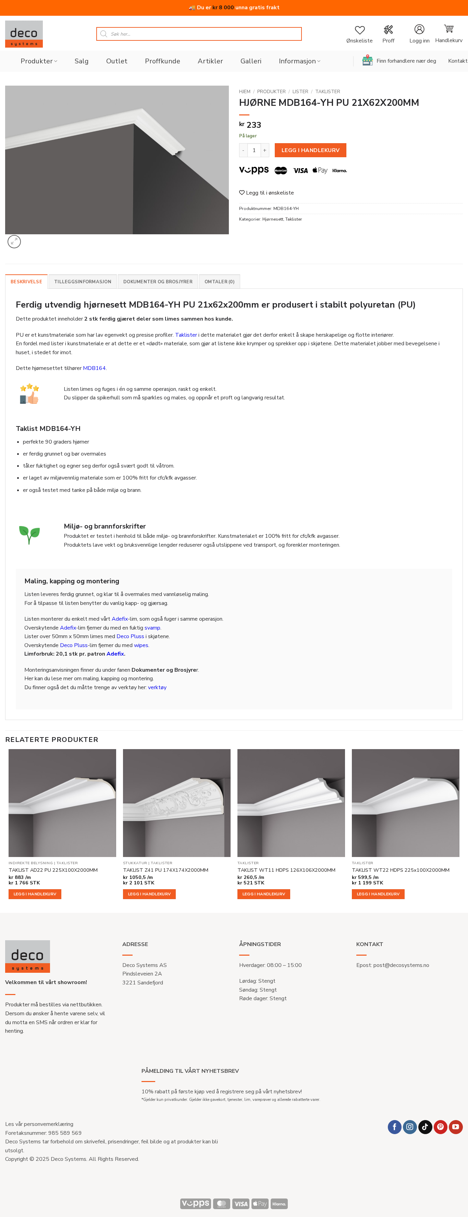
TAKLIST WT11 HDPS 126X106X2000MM (286, 870)
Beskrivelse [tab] (26, 282)
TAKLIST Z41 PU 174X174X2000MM (165, 870)
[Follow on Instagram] (410, 1127)
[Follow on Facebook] (395, 1127)
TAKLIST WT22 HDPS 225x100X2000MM (400, 870)
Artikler (210, 61)
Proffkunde (162, 61)
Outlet (116, 61)
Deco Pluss (130, 636)
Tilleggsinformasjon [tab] (82, 282)
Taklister (327, 91)
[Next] (459, 830)
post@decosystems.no (401, 965)
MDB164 (94, 368)
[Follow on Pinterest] (441, 1127)
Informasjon (297, 61)
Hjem (244, 91)
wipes (141, 645)
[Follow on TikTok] (425, 1127)
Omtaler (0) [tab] (220, 282)
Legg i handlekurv (311, 150)
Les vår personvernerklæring (39, 1124)
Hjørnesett (272, 219)
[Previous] (9, 830)
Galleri (251, 61)
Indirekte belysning (31, 863)
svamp (152, 628)
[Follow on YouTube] (456, 1127)
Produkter (37, 61)
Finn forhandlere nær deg (406, 61)
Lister (300, 91)
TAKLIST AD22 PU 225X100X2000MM (53, 870)
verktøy (157, 687)
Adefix (120, 619)
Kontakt (458, 61)
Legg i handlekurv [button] (35, 894)
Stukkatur (135, 863)
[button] (419, 34)
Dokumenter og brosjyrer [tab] (158, 282)
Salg (82, 61)
